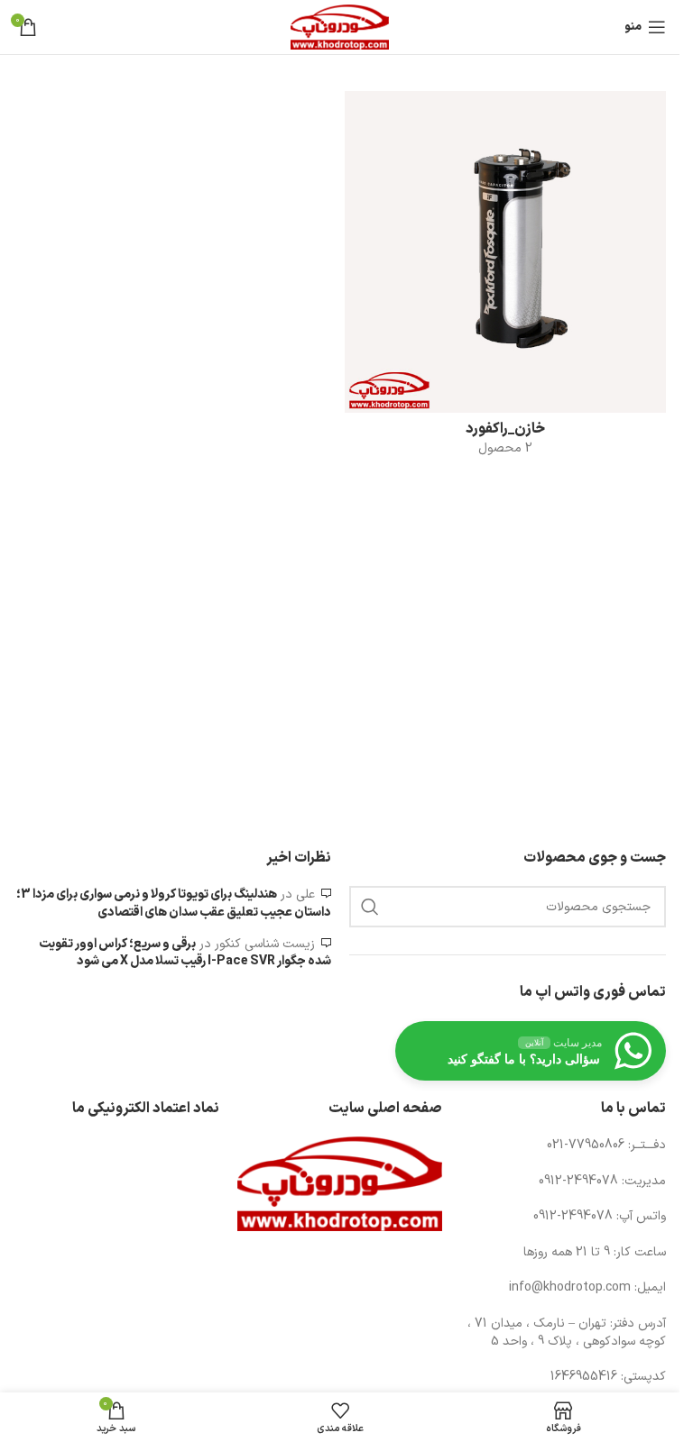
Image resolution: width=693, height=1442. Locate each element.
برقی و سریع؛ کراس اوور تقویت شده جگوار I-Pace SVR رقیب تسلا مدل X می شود (185, 953)
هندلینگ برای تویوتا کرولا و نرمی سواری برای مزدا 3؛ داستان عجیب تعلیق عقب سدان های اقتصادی (173, 903)
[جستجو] (370, 906)
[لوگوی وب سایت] (339, 26)
